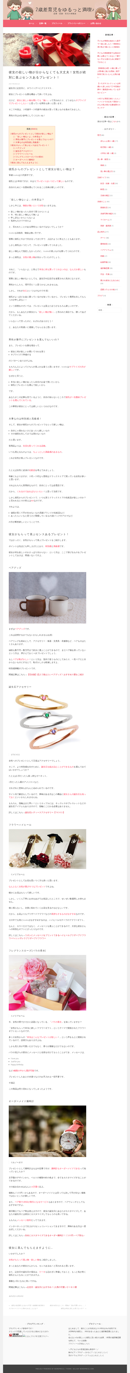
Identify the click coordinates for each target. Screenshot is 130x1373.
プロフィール (57, 23)
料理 (102, 189)
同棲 (102, 256)
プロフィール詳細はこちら (79, 1343)
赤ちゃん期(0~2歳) (107, 141)
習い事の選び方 (106, 171)
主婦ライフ (101, 177)
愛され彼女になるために (110, 280)
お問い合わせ (96, 23)
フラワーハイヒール (23, 154)
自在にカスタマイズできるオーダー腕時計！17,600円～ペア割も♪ (54, 1235)
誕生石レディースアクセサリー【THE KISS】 (45, 812)
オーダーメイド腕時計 (24, 159)
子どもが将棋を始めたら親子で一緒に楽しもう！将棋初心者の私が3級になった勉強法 (108, 44)
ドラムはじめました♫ (94, 1355)
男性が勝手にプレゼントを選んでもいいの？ (33, 139)
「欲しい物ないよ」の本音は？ (27, 136)
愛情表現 (20, 1296)
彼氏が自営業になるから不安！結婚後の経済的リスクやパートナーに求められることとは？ (27, 1307)
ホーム (31, 23)
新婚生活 (104, 207)
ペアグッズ (19, 148)
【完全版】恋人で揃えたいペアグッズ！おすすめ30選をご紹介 (55, 674)
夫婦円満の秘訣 (106, 213)
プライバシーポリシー (76, 23)
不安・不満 (104, 274)
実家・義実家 (105, 226)
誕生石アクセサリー (23, 151)
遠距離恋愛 (104, 268)
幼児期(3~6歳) (105, 147)
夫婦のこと (101, 201)
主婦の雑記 (104, 195)
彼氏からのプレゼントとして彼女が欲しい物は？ (31, 133)
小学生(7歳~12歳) (107, 153)
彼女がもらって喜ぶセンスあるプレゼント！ (30, 145)
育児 (99, 135)
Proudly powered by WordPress (50, 1369)
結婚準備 (104, 262)
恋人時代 (100, 232)
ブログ (100, 295)
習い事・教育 (102, 159)
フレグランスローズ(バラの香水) (28, 157)
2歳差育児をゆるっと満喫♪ (65, 9)
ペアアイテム (105, 250)
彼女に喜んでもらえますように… (25, 162)
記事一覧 (42, 23)
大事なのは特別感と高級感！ (26, 142)
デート (103, 238)
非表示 (34, 129)
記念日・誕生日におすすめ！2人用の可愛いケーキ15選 (52, 1287)
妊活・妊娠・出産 (107, 183)
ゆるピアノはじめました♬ (96, 1352)
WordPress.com (87, 1369)
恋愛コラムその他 (107, 289)
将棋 (102, 165)
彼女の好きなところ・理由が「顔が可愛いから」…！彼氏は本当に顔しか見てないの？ (68, 1307)
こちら (114, 121)
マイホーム (104, 220)
